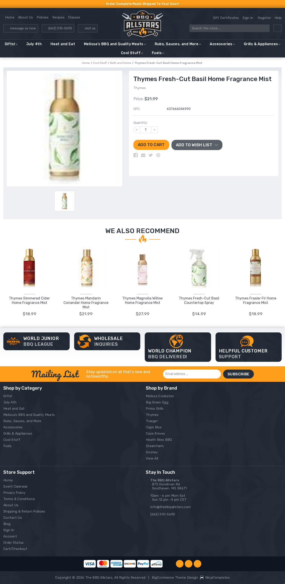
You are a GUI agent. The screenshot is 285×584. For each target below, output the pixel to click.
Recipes (58, 17)
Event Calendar (15, 486)
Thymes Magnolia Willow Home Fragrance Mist (142, 300)
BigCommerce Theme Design (175, 578)
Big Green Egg (157, 402)
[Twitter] (151, 155)
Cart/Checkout (15, 549)
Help (278, 18)
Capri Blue (154, 427)
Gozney (152, 452)
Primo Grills (155, 409)
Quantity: (140, 123)
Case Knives (155, 433)
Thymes (152, 415)
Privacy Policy (14, 493)
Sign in (247, 18)
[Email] (143, 155)
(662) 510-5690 (60, 28)
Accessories (221, 44)
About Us (25, 17)
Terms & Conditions (19, 499)
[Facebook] (135, 155)
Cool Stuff (130, 53)
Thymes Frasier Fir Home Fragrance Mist (255, 300)
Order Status (13, 543)
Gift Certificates (226, 18)
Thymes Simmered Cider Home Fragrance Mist (29, 300)
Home (9, 17)
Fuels (157, 53)
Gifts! (10, 44)
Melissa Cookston (160, 396)
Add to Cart (86, 272)
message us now (23, 28)
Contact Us (12, 518)
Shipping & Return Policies (24, 511)
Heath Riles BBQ (159, 440)
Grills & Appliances (261, 44)
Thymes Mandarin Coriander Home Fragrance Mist (85, 302)
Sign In (8, 530)
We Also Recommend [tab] (142, 231)
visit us (90, 28)
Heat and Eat (63, 44)
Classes (74, 17)
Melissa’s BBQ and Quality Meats (113, 44)
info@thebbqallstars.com (170, 507)
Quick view (29, 268)
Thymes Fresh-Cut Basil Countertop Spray (199, 300)
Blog (6, 524)
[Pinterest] (158, 155)
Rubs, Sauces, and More (177, 44)
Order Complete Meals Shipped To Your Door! (142, 4)
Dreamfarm (155, 446)
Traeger (152, 421)
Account (10, 536)
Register (264, 18)
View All (152, 458)
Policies (43, 17)
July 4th (34, 44)
